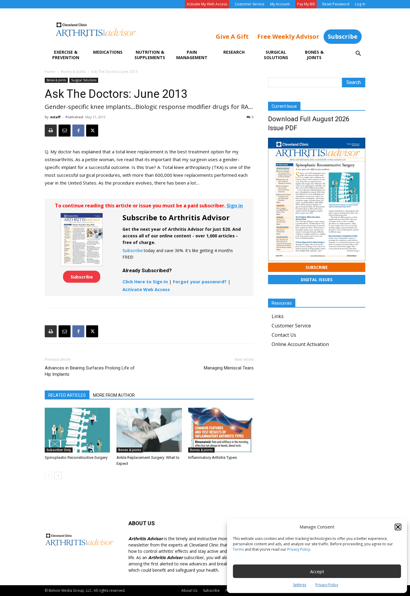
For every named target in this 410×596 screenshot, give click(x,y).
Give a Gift (232, 36)
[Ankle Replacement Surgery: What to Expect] (149, 430)
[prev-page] (48, 475)
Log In (360, 4)
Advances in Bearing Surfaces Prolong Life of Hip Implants (90, 371)
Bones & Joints (314, 54)
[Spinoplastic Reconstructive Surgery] (77, 430)
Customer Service (249, 4)
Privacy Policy (298, 549)
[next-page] (58, 475)
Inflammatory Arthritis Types (212, 457)
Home (50, 71)
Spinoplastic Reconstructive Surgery (76, 457)
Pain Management (191, 54)
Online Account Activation (300, 344)
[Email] (65, 131)
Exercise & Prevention (65, 54)
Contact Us (284, 335)
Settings (299, 584)
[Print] (51, 131)
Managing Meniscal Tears (229, 368)
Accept (317, 571)
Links (278, 316)
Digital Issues (317, 279)
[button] (398, 527)
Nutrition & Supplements (149, 54)
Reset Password (335, 4)
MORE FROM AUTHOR (114, 395)
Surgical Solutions (276, 54)
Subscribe (342, 36)
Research (234, 52)
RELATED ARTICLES (67, 395)
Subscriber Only (59, 450)
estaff (55, 117)
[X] (92, 131)
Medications (107, 52)
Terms (238, 549)
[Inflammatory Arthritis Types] (221, 430)
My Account (280, 4)
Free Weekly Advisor (288, 36)
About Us (189, 590)
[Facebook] (78, 131)
